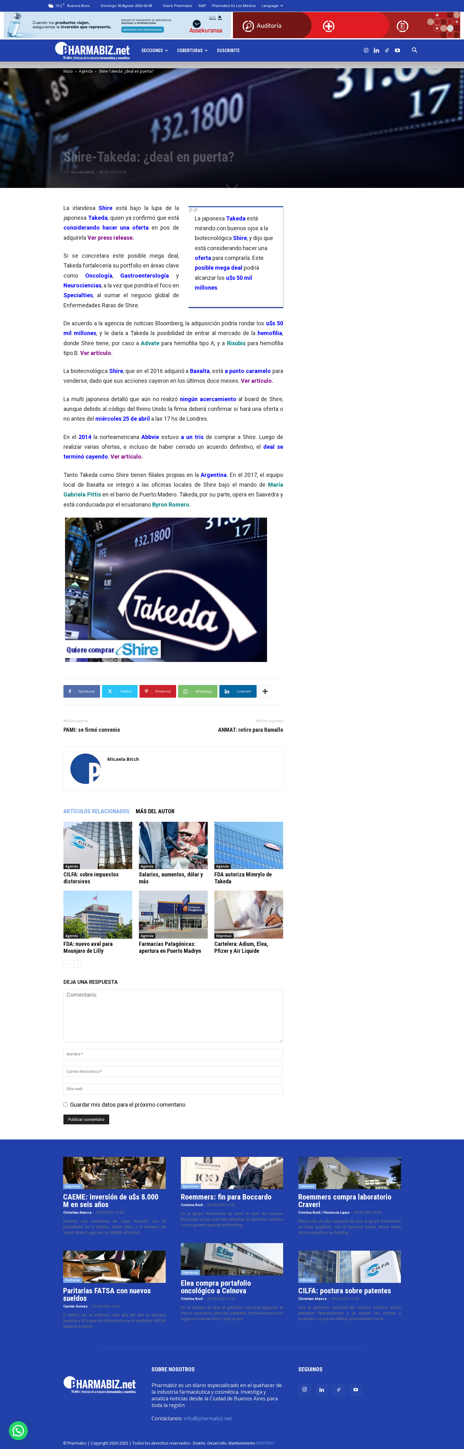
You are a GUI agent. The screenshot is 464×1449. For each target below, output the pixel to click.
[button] (414, 50)
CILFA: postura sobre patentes (344, 1290)
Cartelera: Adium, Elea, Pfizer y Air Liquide (241, 947)
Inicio (68, 71)
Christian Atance (77, 1213)
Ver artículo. (96, 353)
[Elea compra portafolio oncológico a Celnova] (232, 1259)
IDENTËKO (265, 1443)
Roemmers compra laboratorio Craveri (344, 1201)
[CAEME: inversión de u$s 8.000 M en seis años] (114, 1173)
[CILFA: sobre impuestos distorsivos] (97, 845)
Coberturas (190, 50)
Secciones (152, 50)
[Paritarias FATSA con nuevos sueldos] (114, 1267)
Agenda (86, 71)
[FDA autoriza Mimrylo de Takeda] (248, 845)
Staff (202, 6)
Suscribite (228, 50)
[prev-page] (67, 964)
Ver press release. (110, 237)
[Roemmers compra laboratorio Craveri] (349, 1173)
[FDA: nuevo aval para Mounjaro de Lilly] (97, 914)
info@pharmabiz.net (208, 1418)
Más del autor (155, 811)
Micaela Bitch (82, 172)
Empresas (224, 936)
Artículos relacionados (96, 811)
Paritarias (72, 1280)
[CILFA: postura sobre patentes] (349, 1267)
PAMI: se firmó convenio (91, 730)
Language (270, 6)
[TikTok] (387, 50)
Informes (307, 1186)
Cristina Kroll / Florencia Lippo (323, 1213)
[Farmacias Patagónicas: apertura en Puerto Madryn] (173, 914)
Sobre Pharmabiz (177, 6)
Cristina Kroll (192, 1205)
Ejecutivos (191, 1186)
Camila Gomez (75, 1306)
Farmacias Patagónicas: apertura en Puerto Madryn (170, 947)
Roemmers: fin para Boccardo (226, 1197)
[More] (265, 691)
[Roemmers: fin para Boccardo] (232, 1173)
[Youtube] (397, 50)
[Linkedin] (376, 50)
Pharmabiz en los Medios (234, 6)
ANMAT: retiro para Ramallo (250, 730)
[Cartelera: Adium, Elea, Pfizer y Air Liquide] (248, 914)
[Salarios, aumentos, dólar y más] (173, 845)
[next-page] (77, 964)
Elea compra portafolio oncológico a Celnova (216, 1287)
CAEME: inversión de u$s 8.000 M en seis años (110, 1201)
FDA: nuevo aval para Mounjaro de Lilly (88, 947)
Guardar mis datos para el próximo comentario (127, 1104)
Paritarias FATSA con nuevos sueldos (107, 1294)
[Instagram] (366, 50)
